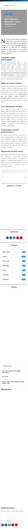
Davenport (9, 521)
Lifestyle (6, 313)
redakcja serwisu (9, 26)
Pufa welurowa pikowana (8, 62)
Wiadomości (6, 348)
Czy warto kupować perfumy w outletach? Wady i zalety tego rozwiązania (14, 357)
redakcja (4, 427)
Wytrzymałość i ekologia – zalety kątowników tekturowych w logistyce (13, 496)
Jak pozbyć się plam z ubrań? (12, 459)
